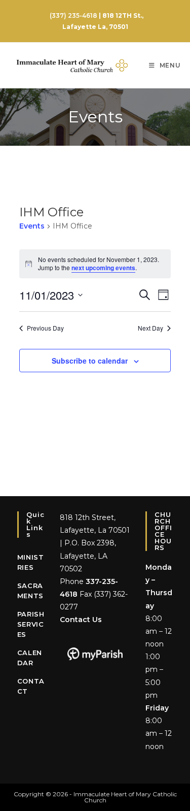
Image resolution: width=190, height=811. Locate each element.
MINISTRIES (30, 562)
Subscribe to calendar (90, 360)
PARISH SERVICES (31, 624)
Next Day (150, 328)
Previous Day (45, 328)
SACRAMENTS (30, 590)
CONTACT (31, 686)
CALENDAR (29, 657)
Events (32, 226)
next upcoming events (103, 267)
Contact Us (81, 619)
